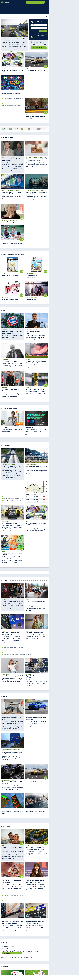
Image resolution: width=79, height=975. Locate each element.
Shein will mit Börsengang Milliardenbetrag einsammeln (12, 500)
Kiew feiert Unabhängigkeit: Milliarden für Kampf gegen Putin (13, 98)
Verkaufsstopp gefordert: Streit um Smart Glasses (11, 652)
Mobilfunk (35, 2)
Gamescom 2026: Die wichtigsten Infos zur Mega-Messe (12, 649)
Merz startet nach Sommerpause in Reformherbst (11, 100)
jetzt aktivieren (7, 953)
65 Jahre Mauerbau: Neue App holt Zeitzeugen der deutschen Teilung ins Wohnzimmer (17, 654)
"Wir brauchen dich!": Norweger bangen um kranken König (12, 105)
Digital (5, 580)
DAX (27, 497)
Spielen (5, 967)
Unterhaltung (9, 138)
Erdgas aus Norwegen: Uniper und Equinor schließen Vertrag (13, 498)
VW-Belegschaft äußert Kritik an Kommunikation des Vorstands (13, 493)
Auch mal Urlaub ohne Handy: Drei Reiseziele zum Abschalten (13, 895)
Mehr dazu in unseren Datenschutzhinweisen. (23, 957)
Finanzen (6, 445)
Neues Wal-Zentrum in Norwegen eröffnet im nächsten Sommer (13, 897)
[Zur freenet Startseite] (5, 1)
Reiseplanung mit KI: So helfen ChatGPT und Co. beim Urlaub (13, 647)
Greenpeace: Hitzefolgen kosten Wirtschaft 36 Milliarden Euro (13, 496)
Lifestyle (6, 826)
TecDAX (28, 501)
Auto (5, 696)
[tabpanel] (14, 34)
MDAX (27, 499)
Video (5, 942)
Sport (5, 310)
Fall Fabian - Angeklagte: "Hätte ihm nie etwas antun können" (13, 103)
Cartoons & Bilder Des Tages (14, 254)
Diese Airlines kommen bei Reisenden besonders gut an (12, 900)
